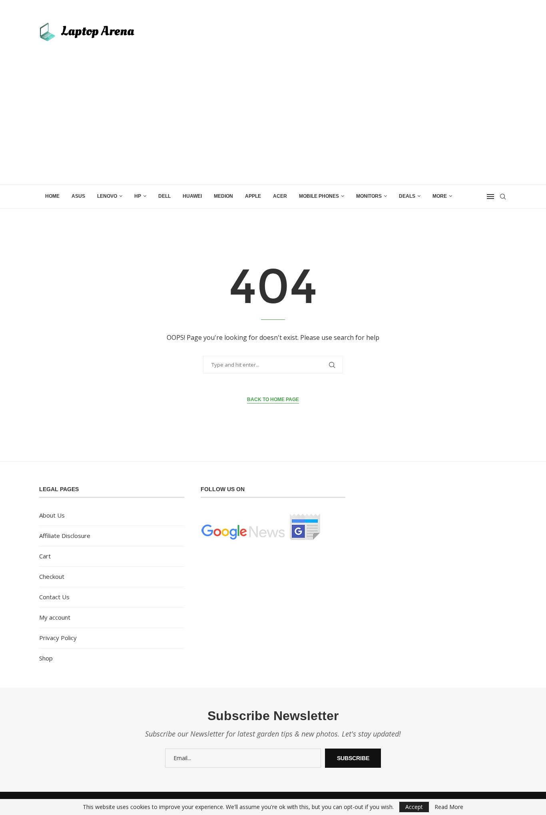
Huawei (192, 196)
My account (54, 617)
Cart (45, 556)
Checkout (51, 576)
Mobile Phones (319, 196)
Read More (448, 807)
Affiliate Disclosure (64, 536)
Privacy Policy (58, 638)
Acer (280, 196)
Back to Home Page (273, 399)
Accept (414, 807)
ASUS (78, 196)
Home (52, 196)
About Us (52, 515)
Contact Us (54, 597)
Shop (46, 658)
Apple (253, 196)
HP (137, 196)
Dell (164, 196)
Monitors (369, 196)
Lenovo (107, 196)
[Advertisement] (273, 124)
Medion (223, 196)
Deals (407, 196)
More (439, 196)
